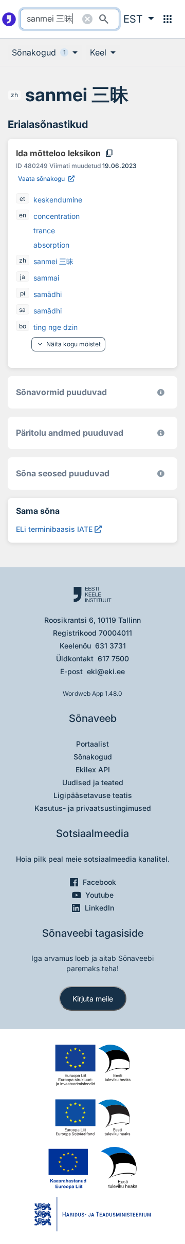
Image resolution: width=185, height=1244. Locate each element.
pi (22, 293)
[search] (69, 19)
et (22, 198)
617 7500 (113, 658)
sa (22, 309)
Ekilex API (93, 769)
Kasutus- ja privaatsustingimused (92, 808)
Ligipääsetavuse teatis (92, 795)
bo (22, 326)
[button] (138, 19)
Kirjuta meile (92, 998)
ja (22, 277)
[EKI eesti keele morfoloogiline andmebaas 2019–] (161, 392)
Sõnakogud (92, 756)
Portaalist (92, 743)
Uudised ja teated (92, 782)
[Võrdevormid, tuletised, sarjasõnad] (161, 473)
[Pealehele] (9, 19)
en (22, 215)
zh (14, 95)
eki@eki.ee (106, 671)
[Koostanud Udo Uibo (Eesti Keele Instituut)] (161, 433)
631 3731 (110, 645)
